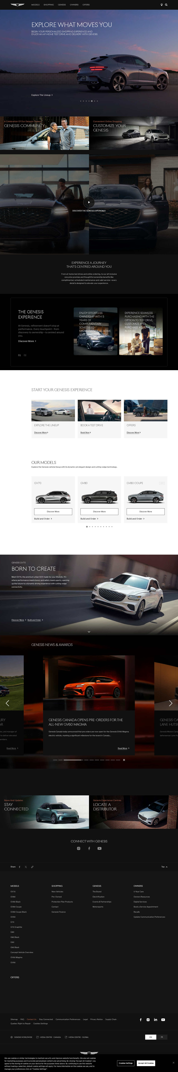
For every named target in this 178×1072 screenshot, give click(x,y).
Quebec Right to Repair (21, 1024)
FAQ (22, 1020)
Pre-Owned (57, 897)
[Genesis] (17, 5)
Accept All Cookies (146, 1063)
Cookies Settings (126, 1063)
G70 (12, 922)
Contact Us (31, 1020)
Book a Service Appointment (146, 907)
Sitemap (14, 1020)
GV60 (13, 917)
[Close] (173, 1063)
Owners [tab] (74, 5)
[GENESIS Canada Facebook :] (141, 1020)
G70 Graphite (16, 927)
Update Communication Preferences (149, 917)
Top (163, 867)
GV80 (13, 897)
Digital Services (140, 902)
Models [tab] (35, 5)
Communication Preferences (68, 1020)
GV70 (13, 892)
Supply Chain (111, 1020)
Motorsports (98, 907)
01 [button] (19, 355)
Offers (86, 5)
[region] (89, 1063)
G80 (12, 932)
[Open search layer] (166, 5)
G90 (12, 942)
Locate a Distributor (161, 5)
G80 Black (15, 937)
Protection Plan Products (62, 902)
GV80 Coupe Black (19, 912)
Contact (55, 907)
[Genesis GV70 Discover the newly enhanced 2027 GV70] (89, 63)
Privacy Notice (96, 1020)
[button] (80, 101)
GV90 (13, 963)
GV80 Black (15, 902)
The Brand (97, 892)
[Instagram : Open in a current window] (79, 848)
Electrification (98, 897)
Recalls (137, 912)
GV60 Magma (16, 957)
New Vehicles (57, 892)
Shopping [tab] (49, 5)
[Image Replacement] (89, 682)
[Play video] (124, 760)
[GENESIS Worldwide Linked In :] (156, 1020)
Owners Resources (142, 897)
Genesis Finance (59, 912)
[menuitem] (19, 867)
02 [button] (25, 355)
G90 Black (15, 947)
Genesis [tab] (62, 5)
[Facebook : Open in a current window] (89, 848)
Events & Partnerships (102, 902)
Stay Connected (46, 1020)
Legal (85, 1020)
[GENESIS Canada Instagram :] (148, 1020)
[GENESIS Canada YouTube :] (163, 1020)
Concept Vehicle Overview (22, 952)
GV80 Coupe (16, 907)
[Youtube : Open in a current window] (99, 848)
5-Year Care (139, 892)
